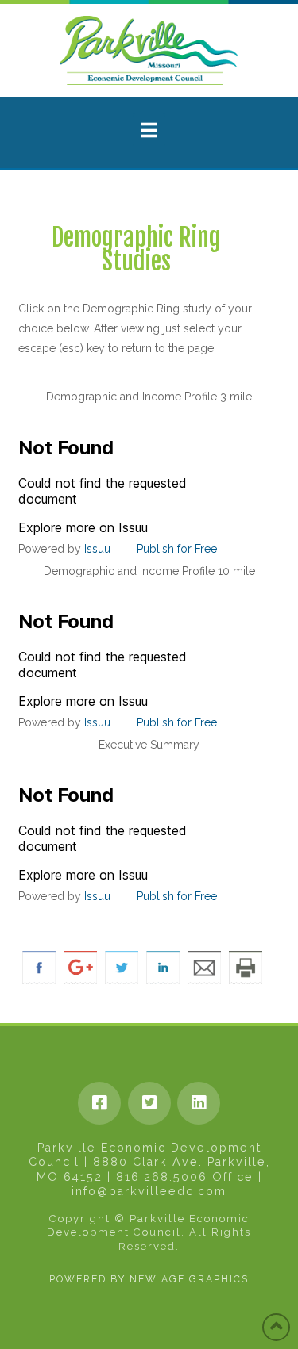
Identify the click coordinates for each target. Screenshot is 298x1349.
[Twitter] (149, 1103)
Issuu (97, 548)
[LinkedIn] (198, 1103)
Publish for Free (177, 548)
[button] (149, 130)
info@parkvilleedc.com (149, 1191)
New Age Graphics (189, 1279)
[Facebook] (99, 1103)
